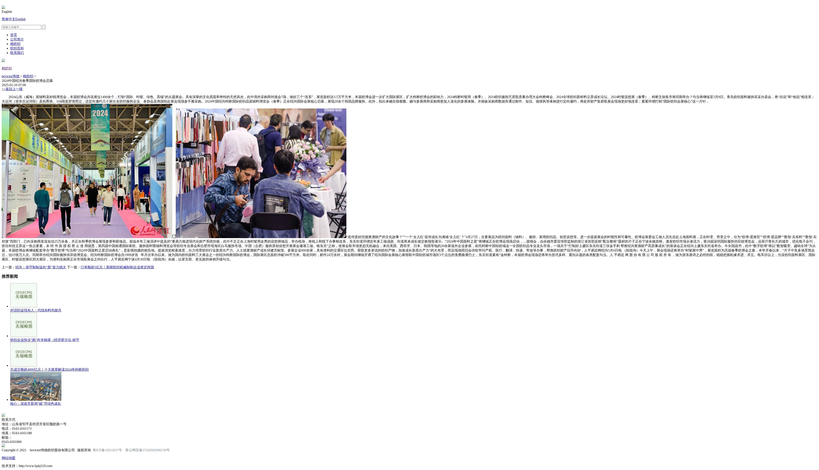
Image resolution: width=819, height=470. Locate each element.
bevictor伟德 (10, 76)
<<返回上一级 (12, 89)
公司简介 (17, 39)
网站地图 (8, 458)
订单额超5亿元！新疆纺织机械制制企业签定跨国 (117, 267)
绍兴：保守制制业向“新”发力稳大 (40, 267)
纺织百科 (17, 48)
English (20, 19)
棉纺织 (15, 44)
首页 (13, 35)
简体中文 (8, 19)
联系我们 (17, 53)
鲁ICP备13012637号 (107, 450)
